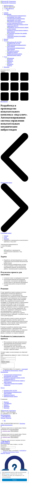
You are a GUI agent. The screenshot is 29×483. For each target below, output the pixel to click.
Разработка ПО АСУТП (10, 390)
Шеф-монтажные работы (11, 396)
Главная (6, 12)
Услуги (6, 40)
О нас (5, 56)
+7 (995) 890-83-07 (9, 8)
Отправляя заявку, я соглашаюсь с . (15, 369)
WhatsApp (8, 418)
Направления (7, 14)
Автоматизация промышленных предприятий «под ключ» (13, 375)
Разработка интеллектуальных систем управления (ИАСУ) (14, 378)
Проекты (6, 238)
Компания (6, 406)
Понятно (14, 480)
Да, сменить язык (5, 431)
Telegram (3, 418)
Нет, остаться (14, 431)
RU (8, 10)
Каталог (6, 39)
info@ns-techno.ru (8, 5)
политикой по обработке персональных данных (15, 369)
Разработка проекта (9, 395)
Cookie (7, 474)
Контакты (6, 67)
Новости (6, 405)
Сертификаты (7, 403)
